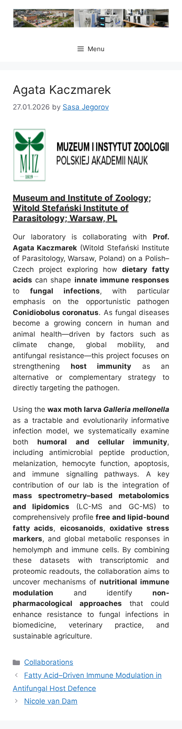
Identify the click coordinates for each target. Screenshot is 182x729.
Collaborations (48, 662)
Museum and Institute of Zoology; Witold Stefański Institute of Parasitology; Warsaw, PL (82, 208)
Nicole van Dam (50, 701)
